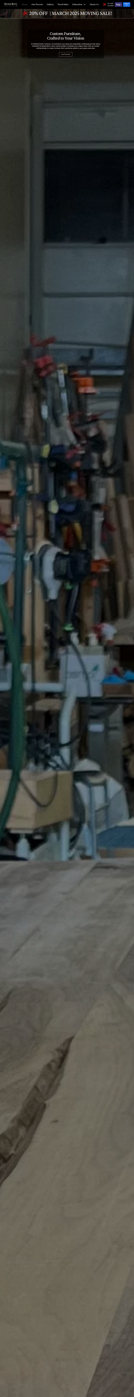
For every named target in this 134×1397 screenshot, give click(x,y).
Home (25, 4)
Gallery (50, 4)
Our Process (37, 4)
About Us (94, 4)
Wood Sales (63, 4)
